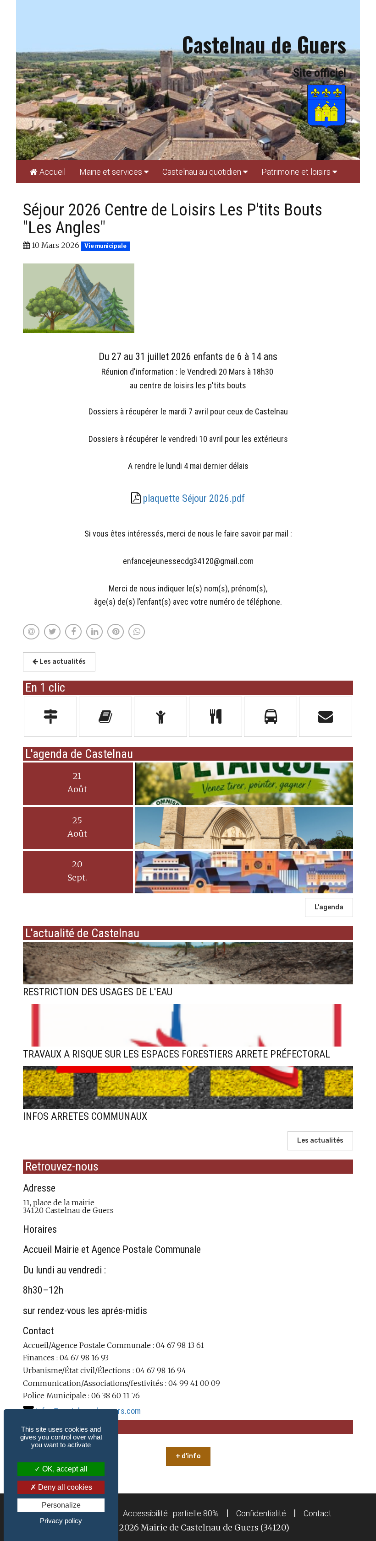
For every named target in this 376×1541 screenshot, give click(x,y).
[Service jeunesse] (160, 717)
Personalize (61, 1505)
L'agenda (329, 907)
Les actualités (62, 662)
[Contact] (325, 717)
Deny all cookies (64, 1487)
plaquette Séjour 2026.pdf (194, 498)
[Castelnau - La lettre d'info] (105, 717)
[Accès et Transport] (270, 717)
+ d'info (188, 1456)
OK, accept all (64, 1469)
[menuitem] (47, 171)
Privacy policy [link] (61, 1521)
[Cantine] (215, 717)
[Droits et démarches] (50, 717)
